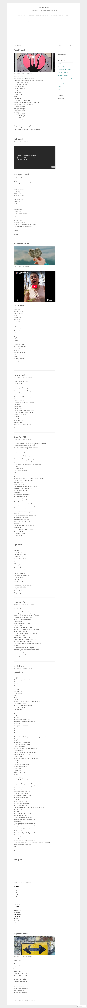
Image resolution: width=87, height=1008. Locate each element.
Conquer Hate (62, 83)
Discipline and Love (63, 72)
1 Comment (26, 141)
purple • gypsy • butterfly (26, 15)
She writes (53, 15)
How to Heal (19, 375)
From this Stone (21, 243)
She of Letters (43, 8)
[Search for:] (64, 45)
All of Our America (63, 75)
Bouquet (18, 859)
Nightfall (60, 89)
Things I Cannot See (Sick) (65, 78)
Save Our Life (20, 437)
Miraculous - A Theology (64, 69)
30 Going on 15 (21, 666)
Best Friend (19, 50)
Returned (18, 138)
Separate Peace (21, 933)
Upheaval (18, 544)
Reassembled (61, 66)
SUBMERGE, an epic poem (42, 15)
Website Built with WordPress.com (24, 1000)
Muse (59, 86)
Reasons (60, 81)
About (67, 15)
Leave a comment (27, 73)
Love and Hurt (20, 602)
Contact (60, 15)
